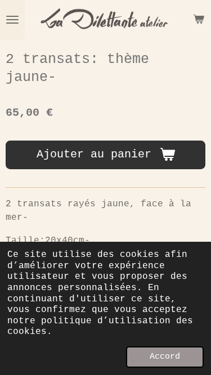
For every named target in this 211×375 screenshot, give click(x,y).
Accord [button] (165, 356)
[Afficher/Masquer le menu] (12, 19)
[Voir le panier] (198, 19)
